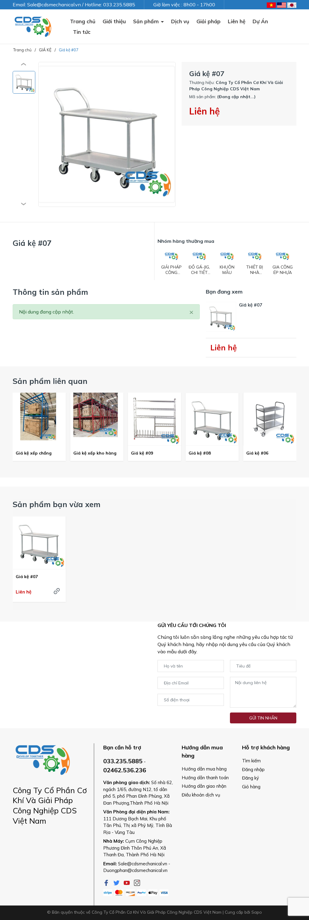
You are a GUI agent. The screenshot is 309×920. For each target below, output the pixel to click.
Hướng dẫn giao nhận (204, 786)
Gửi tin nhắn (263, 718)
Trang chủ (82, 21)
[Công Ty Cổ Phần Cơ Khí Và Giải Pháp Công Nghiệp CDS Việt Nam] (33, 26)
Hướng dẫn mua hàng (204, 769)
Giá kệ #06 (257, 453)
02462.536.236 (124, 770)
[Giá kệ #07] (39, 542)
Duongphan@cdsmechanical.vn (135, 870)
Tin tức (82, 32)
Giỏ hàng (251, 787)
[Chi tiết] (57, 591)
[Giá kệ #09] (154, 419)
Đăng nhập (253, 769)
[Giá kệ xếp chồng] (39, 419)
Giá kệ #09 (142, 453)
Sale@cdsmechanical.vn (142, 864)
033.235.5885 (122, 761)
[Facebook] (106, 882)
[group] (107, 134)
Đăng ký (250, 778)
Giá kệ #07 (27, 576)
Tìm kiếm (251, 761)
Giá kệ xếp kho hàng (94, 453)
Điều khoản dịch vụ (201, 795)
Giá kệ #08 (200, 453)
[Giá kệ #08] (212, 419)
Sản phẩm (146, 21)
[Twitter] (117, 882)
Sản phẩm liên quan (50, 381)
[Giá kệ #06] (269, 419)
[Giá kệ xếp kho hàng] (96, 419)
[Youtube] (127, 882)
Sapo (256, 912)
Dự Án (260, 21)
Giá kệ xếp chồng (34, 453)
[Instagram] (137, 882)
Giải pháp (208, 21)
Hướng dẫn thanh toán (205, 777)
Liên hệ (236, 21)
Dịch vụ (180, 21)
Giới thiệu (114, 21)
